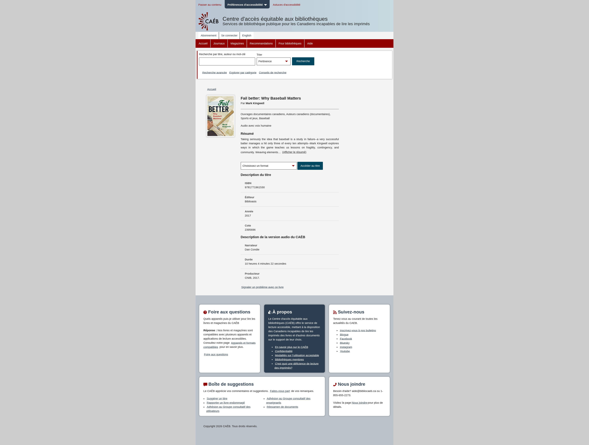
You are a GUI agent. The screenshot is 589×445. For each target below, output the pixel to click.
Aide (310, 43)
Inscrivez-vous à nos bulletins (358, 330)
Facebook (346, 338)
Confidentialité (284, 351)
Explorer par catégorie (242, 72)
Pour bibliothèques (290, 43)
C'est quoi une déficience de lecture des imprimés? (296, 365)
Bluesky (345, 342)
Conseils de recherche (272, 72)
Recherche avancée (214, 72)
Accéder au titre (310, 165)
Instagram (346, 347)
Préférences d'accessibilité (245, 4)
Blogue (344, 334)
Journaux (219, 43)
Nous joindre (359, 402)
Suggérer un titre (217, 398)
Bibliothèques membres (289, 359)
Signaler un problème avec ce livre (262, 287)
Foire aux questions (216, 354)
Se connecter (229, 35)
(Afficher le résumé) (294, 152)
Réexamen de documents (282, 406)
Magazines (237, 43)
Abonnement (208, 35)
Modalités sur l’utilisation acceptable (297, 355)
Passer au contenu (209, 4)
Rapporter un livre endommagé (226, 402)
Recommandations (261, 43)
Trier (259, 54)
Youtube (345, 351)
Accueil (203, 43)
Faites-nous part (280, 391)
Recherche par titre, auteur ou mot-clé (222, 54)
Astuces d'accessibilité (286, 4)
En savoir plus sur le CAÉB (291, 347)
